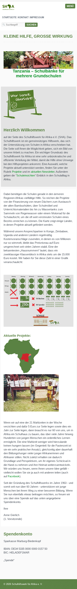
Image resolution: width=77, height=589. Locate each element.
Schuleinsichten (25, 175)
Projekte (17, 171)
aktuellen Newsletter (42, 171)
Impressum (37, 17)
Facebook (14, 476)
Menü (70, 6)
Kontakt (23, 17)
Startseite (9, 17)
